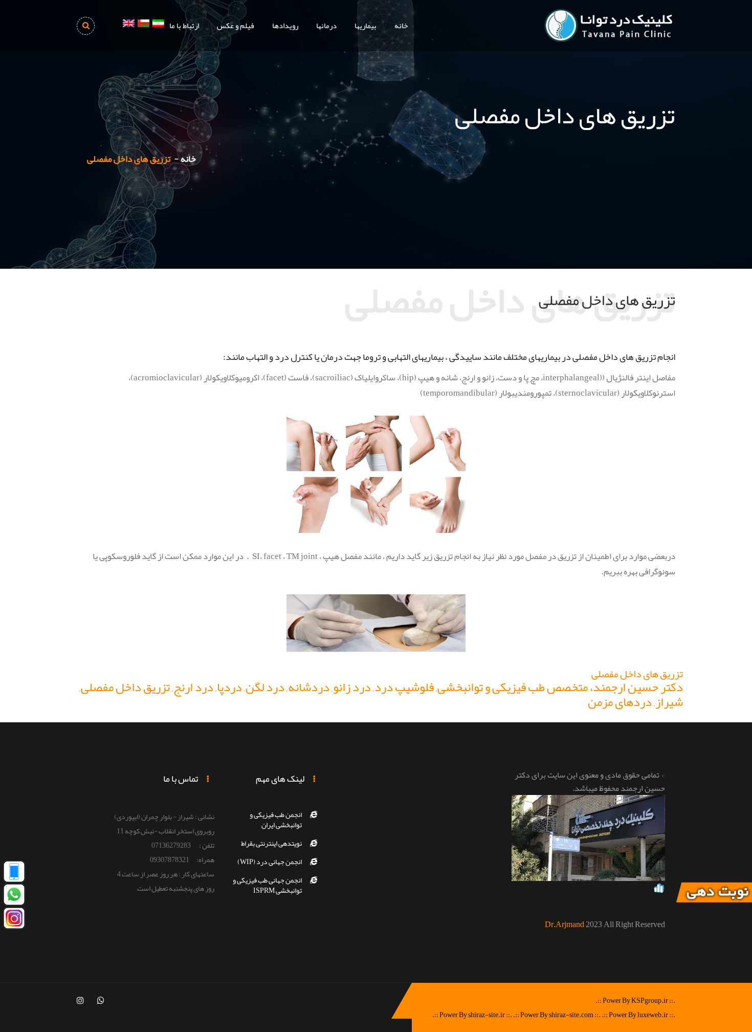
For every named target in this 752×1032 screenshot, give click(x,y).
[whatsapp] (100, 1000)
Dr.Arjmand (564, 924)
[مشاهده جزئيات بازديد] (659, 890)
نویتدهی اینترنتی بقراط (271, 843)
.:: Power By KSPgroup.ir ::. (635, 1000)
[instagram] (80, 1000)
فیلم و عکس (235, 25)
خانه (401, 25)
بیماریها (366, 25)
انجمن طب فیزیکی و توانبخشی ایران (276, 819)
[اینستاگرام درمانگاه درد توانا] (14, 920)
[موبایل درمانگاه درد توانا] (14, 873)
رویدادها (285, 25)
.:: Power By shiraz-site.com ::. (557, 1014)
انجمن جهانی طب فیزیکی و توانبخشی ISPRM (267, 885)
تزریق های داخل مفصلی (637, 673)
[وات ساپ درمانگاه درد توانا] (14, 897)
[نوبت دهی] (713, 894)
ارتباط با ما (184, 25)
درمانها (326, 25)
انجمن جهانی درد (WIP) (269, 861)
